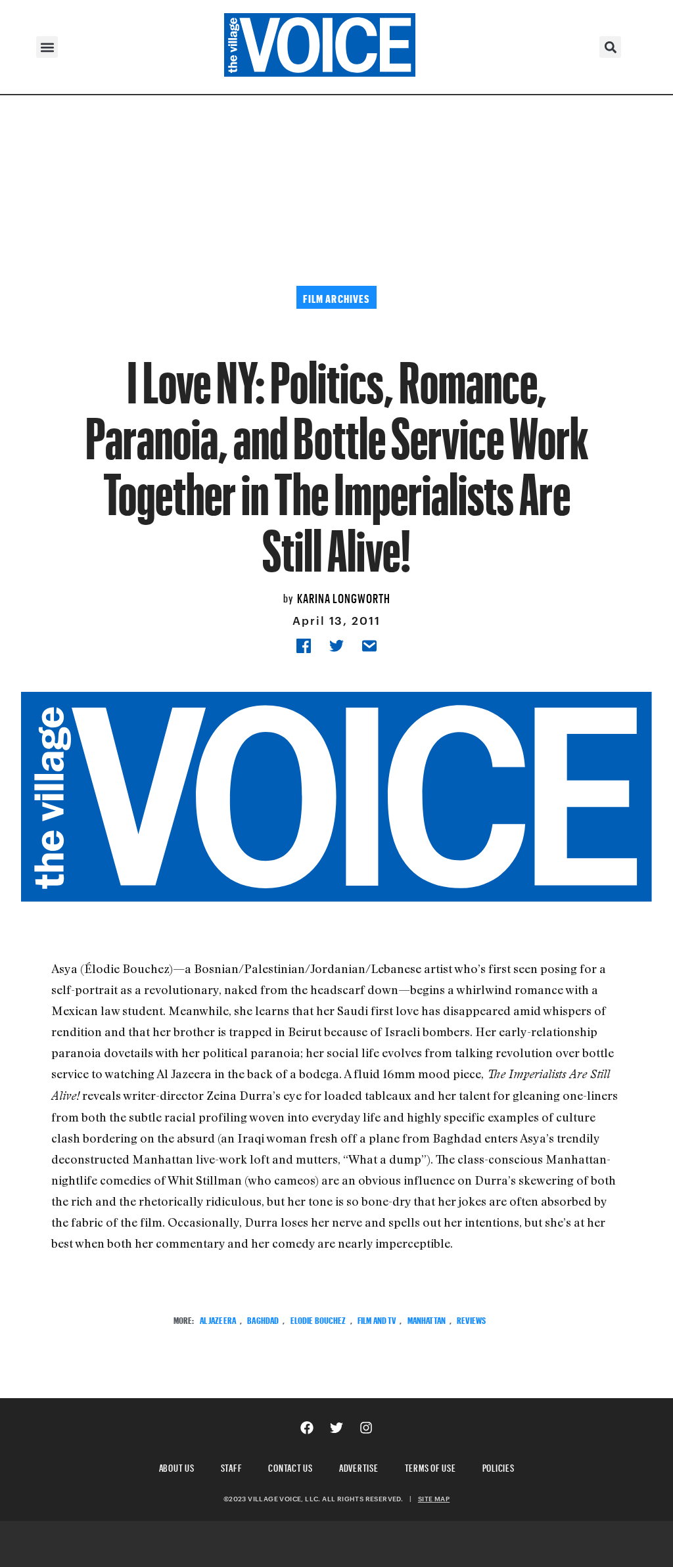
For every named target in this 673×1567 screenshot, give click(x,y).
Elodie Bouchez (318, 1319)
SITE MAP (434, 1499)
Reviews (471, 1319)
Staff (232, 1466)
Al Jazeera (218, 1319)
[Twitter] (336, 1428)
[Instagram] (366, 1428)
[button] (47, 47)
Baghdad (263, 1319)
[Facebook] (307, 1428)
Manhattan (426, 1319)
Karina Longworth (343, 596)
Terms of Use (430, 1466)
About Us (177, 1466)
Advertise (359, 1466)
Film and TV (377, 1319)
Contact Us (290, 1466)
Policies (498, 1466)
